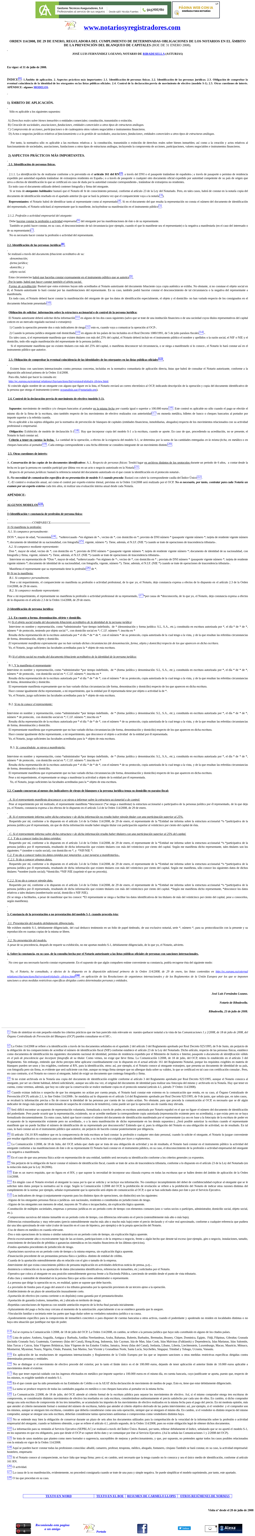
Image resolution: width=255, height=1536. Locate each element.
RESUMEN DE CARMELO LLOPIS (151, 1496)
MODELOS (41, 87)
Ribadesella (154, 53)
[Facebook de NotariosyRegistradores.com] (142, 1532)
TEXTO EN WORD (59, 1496)
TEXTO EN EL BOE (110, 1496)
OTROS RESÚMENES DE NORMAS (205, 1496)
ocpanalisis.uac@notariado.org (78, 389)
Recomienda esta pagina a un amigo (52, 1527)
